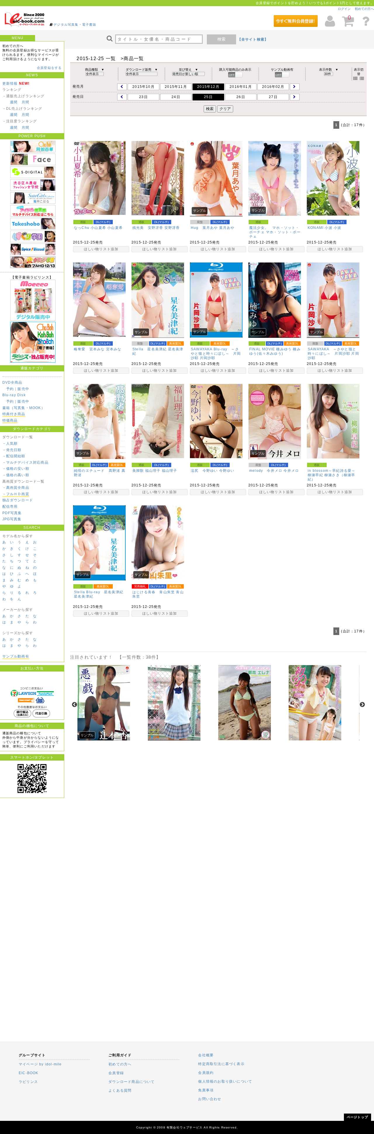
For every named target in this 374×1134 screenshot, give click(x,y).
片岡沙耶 (207, 358)
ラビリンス (28, 1082)
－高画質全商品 (15, 488)
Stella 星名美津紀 (149, 349)
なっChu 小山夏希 (90, 228)
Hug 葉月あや (204, 228)
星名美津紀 (83, 596)
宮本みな (114, 349)
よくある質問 (119, 1090)
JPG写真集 (12, 519)
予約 (10, 389)
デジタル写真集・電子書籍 (74, 24)
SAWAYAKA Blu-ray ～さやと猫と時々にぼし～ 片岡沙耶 (216, 353)
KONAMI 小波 (320, 228)
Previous (74, 705)
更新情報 (10, 83)
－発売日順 (12, 450)
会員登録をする (49, 67)
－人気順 (10, 443)
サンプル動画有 (15, 656)
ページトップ (357, 1117)
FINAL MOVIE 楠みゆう (270, 349)
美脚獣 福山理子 (146, 471)
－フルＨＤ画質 (15, 494)
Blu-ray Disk (14, 395)
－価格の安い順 (15, 469)
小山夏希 (115, 228)
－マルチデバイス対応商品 (25, 462)
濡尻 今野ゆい (204, 471)
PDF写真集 (12, 513)
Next (362, 705)
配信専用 (10, 507)
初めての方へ (364, 9)
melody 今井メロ (265, 471)
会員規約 (206, 1073)
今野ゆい (227, 471)
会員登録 (116, 1073)
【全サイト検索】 (253, 39)
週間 (14, 102)
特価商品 (10, 420)
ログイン (344, 9)
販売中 (23, 389)
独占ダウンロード (17, 500)
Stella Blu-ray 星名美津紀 (98, 592)
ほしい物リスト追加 (101, 249)
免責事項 (206, 1090)
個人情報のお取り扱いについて (225, 1081)
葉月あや (227, 228)
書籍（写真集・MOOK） (23, 408)
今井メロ (291, 471)
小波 (337, 228)
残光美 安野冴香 (147, 228)
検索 (221, 39)
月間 (25, 102)
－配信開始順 (13, 456)
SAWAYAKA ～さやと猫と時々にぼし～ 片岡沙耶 (332, 351)
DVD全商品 (12, 382)
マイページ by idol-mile (40, 1064)
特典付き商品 (13, 414)
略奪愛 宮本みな (89, 349)
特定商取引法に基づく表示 (221, 1064)
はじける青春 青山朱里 (153, 592)
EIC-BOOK (29, 1073)
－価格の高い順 (15, 475)
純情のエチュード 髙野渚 (97, 471)
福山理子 (169, 471)
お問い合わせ (209, 1099)
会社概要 (206, 1055)
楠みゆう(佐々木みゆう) (275, 351)
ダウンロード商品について (131, 1082)
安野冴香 (172, 228)
